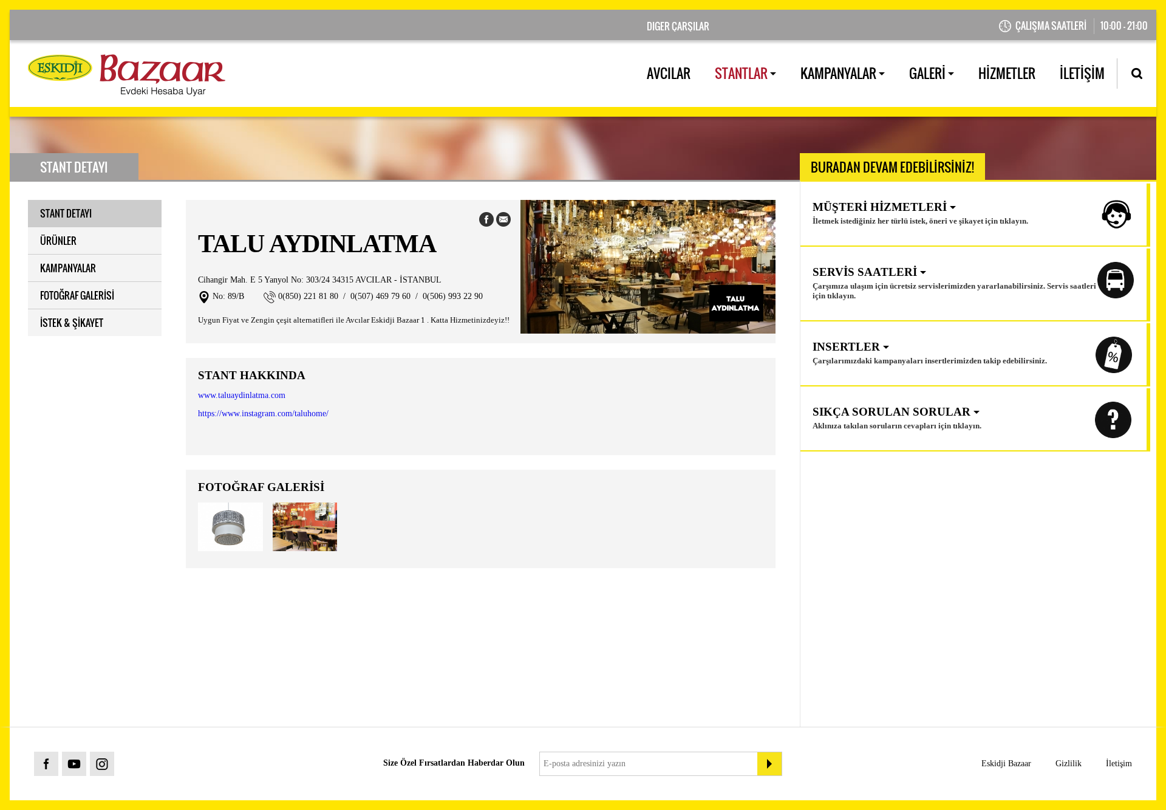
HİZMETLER (1006, 73)
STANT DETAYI (66, 213)
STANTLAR (742, 73)
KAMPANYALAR (839, 73)
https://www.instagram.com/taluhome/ (263, 413)
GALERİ (928, 73)
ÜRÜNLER (58, 240)
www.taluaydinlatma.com (241, 395)
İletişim (1119, 763)
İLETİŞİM (1082, 73)
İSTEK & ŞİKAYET (71, 322)
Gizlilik (1068, 763)
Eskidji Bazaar (1006, 763)
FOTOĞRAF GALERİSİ (77, 295)
